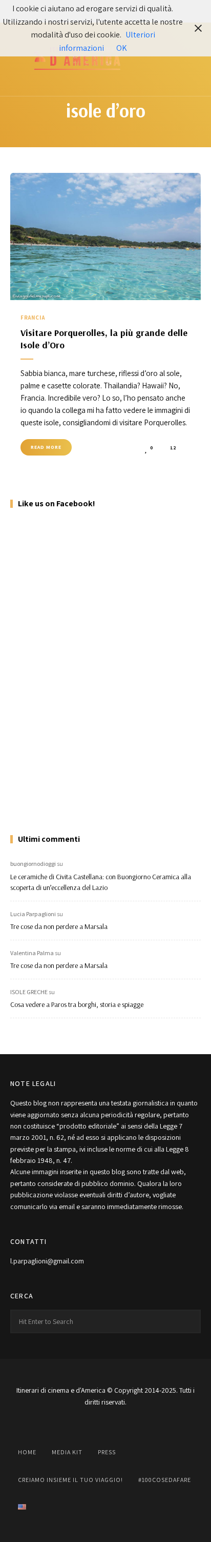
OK (121, 48)
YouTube (105, 1425)
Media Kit (67, 1452)
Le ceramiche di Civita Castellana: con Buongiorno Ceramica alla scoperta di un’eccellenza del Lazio (100, 882)
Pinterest (131, 1425)
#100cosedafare (164, 1480)
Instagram (80, 1425)
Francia (32, 317)
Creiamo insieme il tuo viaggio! (70, 1480)
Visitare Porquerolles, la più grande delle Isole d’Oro (103, 338)
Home (27, 1452)
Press (107, 1452)
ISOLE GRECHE (29, 992)
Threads (156, 1425)
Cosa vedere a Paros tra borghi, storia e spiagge (76, 1004)
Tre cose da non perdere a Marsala (59, 926)
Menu (190, 59)
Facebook (54, 1425)
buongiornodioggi (33, 863)
